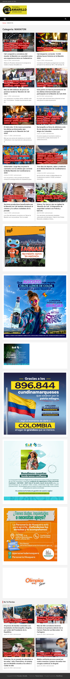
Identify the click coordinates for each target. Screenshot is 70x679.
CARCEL (30, 619)
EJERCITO (39, 198)
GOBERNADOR (27, 160)
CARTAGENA (49, 619)
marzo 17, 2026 (8, 135)
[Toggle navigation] (5, 19)
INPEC (6, 621)
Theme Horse (39, 676)
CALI (21, 43)
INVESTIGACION (48, 655)
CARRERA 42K (7, 120)
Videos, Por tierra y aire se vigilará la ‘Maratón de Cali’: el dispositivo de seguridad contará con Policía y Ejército (50, 207)
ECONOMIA (14, 45)
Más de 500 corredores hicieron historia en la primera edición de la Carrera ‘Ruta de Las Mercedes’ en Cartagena (50, 629)
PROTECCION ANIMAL (24, 653)
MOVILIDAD (47, 120)
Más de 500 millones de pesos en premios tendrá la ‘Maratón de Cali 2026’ (17, 92)
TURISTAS (23, 47)
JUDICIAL (11, 621)
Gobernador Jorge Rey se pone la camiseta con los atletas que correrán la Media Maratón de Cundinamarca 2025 (18, 170)
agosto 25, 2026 (8, 634)
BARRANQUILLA (57, 116)
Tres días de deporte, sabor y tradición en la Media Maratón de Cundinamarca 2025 (51, 169)
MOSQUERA (57, 160)
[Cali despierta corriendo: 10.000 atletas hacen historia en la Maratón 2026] (52, 42)
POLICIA (63, 198)
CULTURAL (26, 43)
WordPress (59, 676)
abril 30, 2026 (40, 96)
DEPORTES (7, 45)
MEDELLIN (15, 653)
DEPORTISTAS (14, 83)
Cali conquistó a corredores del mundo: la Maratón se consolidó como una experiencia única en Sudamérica (18, 56)
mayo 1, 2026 (7, 96)
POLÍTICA (17, 621)
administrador (16, 60)
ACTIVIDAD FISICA (42, 617)
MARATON (17, 47)
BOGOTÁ (24, 619)
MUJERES (62, 655)
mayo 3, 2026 (40, 60)
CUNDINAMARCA (24, 156)
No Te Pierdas (9, 602)
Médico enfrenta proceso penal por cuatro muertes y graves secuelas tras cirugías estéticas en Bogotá (51, 661)
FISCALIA (39, 655)
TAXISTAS (23, 198)
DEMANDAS (58, 653)
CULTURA (55, 153)
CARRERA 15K (27, 81)
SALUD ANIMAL (8, 655)
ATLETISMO (16, 43)
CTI (52, 653)
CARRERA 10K (40, 619)
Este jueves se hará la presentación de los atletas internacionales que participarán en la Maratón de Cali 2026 (51, 92)
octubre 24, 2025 (41, 173)
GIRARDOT (14, 158)
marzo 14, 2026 (41, 133)
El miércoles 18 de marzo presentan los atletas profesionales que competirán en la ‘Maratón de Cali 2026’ (17, 130)
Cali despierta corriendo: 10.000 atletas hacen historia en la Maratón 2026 (50, 56)
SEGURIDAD (40, 200)
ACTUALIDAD (7, 43)
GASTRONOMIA (58, 156)
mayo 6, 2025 (7, 213)
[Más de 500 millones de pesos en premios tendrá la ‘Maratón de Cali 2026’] (18, 77)
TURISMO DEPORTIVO (42, 123)
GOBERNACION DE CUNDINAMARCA (13, 160)
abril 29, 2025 (40, 213)
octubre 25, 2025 (8, 175)
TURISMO (53, 120)
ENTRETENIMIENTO (23, 45)
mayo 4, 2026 (7, 60)
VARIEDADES (7, 50)
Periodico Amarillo (22, 676)
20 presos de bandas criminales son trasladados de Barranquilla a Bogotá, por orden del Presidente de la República (18, 629)
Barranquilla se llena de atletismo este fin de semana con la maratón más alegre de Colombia (51, 129)
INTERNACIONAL (8, 47)
